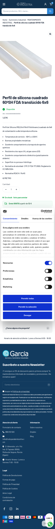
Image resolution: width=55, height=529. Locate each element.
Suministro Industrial (17, 20)
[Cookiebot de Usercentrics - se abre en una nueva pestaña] (41, 211)
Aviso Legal (7, 493)
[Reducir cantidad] (6, 189)
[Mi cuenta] (45, 4)
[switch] (48, 271)
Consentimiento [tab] (10, 218)
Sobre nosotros (36, 427)
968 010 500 (9, 432)
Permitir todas (27, 298)
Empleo (33, 432)
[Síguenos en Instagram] (11, 509)
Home (5, 20)
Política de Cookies (10, 489)
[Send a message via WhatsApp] (50, 524)
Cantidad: (6, 184)
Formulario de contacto (12, 427)
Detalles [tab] (25, 218)
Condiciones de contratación (9, 498)
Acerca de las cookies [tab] (42, 218)
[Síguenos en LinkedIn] (17, 509)
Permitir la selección (27, 307)
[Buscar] (50, 11)
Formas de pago (9, 480)
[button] (27, 11)
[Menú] (4, 4)
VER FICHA (44, 131)
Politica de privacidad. (21, 391)
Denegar (27, 315)
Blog (32, 436)
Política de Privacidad (11, 484)
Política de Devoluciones (12, 475)
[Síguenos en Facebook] (4, 509)
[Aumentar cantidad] (16, 189)
